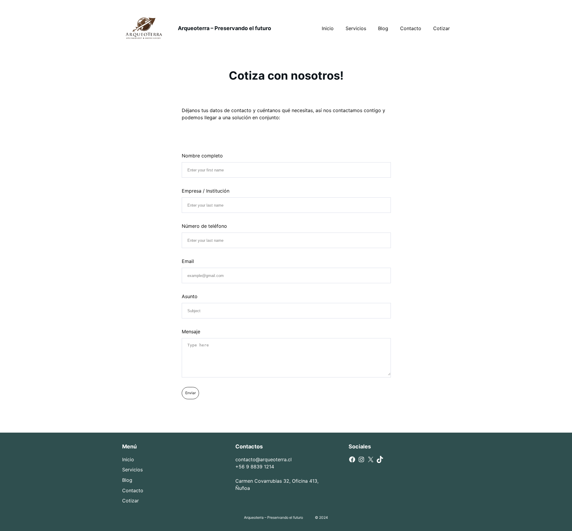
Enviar (190, 393)
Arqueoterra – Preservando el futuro (224, 28)
